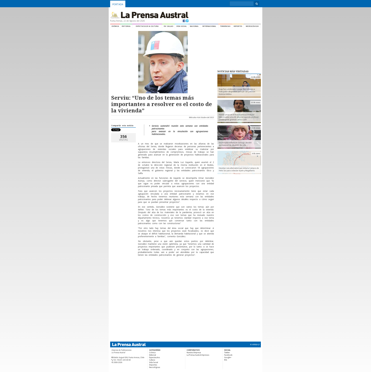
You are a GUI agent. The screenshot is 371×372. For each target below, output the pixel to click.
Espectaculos (154, 357)
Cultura (152, 360)
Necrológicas (252, 26)
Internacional (209, 26)
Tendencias (225, 26)
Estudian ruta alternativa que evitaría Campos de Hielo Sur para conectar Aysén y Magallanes (239, 169)
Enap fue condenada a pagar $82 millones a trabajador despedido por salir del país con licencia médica (237, 91)
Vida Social (181, 26)
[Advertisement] (162, 267)
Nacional (194, 26)
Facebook (228, 355)
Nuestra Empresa (194, 352)
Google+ (227, 357)
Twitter (227, 352)
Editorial (126, 26)
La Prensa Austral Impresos (198, 355)
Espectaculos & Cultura (147, 26)
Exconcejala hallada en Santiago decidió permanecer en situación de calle (235, 143)
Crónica (115, 26)
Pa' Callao (168, 26)
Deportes (238, 26)
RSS (225, 360)
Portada (117, 4)
